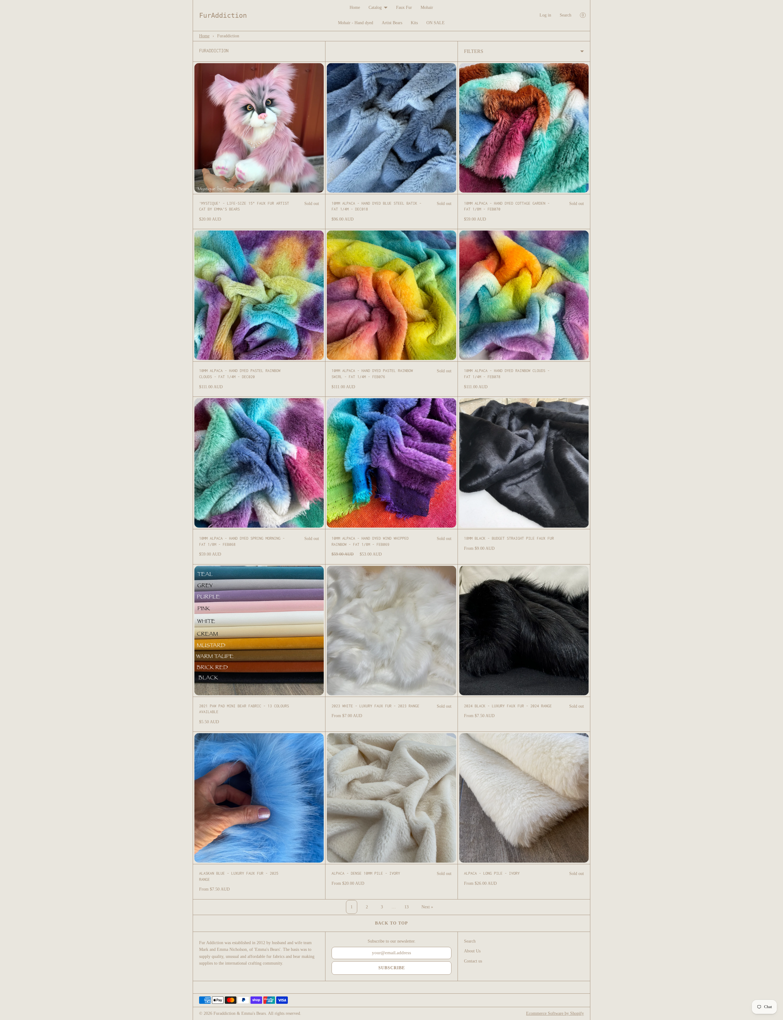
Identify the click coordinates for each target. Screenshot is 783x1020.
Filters (473, 51)
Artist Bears (392, 22)
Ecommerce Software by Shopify (555, 1013)
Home (355, 7)
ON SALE (435, 22)
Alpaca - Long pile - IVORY (492, 873)
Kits (414, 22)
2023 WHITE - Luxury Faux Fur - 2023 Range (375, 706)
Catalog (375, 7)
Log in (545, 15)
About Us (472, 951)
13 (406, 907)
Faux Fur (404, 7)
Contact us (473, 961)
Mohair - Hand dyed (355, 22)
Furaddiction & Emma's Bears (239, 1013)
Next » (427, 907)
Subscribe (391, 968)
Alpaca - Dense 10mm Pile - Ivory (366, 873)
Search (565, 15)
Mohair (427, 7)
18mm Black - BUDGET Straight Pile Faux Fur (509, 538)
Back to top (391, 923)
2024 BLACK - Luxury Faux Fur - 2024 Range (508, 706)
